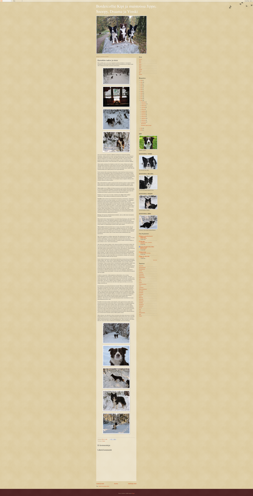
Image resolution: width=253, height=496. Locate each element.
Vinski (140, 71)
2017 (141, 96)
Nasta (140, 66)
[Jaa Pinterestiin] (115, 439)
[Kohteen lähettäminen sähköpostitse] (110, 439)
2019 (141, 93)
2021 (141, 89)
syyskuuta (143, 107)
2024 (141, 84)
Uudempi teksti (100, 483)
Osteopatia (141, 292)
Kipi (139, 72)
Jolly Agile (142, 241)
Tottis (140, 311)
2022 (141, 87)
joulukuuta (143, 102)
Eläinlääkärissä (142, 269)
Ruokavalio (141, 299)
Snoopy (140, 69)
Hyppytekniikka (142, 277)
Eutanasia (141, 272)
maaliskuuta (143, 118)
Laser (140, 285)
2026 (141, 80)
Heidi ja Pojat (143, 252)
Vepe (140, 314)
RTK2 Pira (142, 257)
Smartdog (141, 302)
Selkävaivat (141, 300)
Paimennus (141, 294)
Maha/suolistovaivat (143, 289)
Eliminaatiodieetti (142, 267)
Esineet (140, 270)
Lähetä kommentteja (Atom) (104, 486)
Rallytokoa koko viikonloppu (145, 253)
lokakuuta (143, 105)
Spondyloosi (141, 304)
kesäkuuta (143, 112)
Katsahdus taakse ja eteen (146, 125)
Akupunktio (141, 265)
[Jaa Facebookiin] (114, 439)
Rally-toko (141, 297)
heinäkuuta (143, 111)
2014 (141, 128)
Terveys (140, 307)
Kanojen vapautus (143, 238)
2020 (141, 91)
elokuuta (143, 109)
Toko (140, 309)
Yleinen (103, 441)
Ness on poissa (143, 248)
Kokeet (140, 282)
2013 (141, 130)
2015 (141, 100)
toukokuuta (143, 114)
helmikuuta (143, 120)
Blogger (133, 493)
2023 (141, 85)
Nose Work (141, 290)
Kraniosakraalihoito (142, 284)
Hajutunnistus (141, 275)
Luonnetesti (141, 287)
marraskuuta (143, 103)
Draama (140, 74)
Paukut (140, 295)
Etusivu (116, 483)
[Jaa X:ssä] (113, 439)
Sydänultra (141, 306)
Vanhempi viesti (132, 483)
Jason (140, 64)
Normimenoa (143, 123)
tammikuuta (143, 122)
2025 (141, 82)
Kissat (140, 280)
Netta (140, 61)
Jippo (140, 67)
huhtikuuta (143, 116)
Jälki (140, 279)
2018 (141, 95)
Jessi (140, 62)
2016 (141, 98)
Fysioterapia (141, 274)
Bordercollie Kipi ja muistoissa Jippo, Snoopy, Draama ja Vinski (126, 8)
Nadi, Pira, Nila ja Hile (144, 256)
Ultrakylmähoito (142, 312)
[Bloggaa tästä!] (111, 439)
